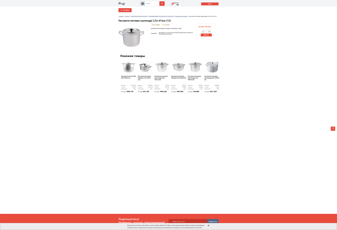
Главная (120, 16)
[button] (122, 79)
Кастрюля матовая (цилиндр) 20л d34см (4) (211, 77)
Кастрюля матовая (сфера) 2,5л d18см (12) (144, 77)
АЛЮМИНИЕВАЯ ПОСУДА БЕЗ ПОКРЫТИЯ (161, 16)
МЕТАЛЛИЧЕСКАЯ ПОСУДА (139, 16)
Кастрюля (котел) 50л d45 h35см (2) (128, 77)
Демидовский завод (181, 16)
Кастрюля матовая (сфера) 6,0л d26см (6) (178, 77)
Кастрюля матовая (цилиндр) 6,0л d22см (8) (161, 77)
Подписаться (213, 221)
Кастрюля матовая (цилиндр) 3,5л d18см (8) (194, 77)
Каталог (126, 10)
